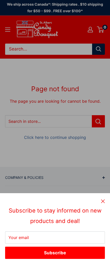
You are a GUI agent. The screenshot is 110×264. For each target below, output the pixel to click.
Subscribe (55, 252)
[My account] (90, 29)
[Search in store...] (98, 121)
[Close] (103, 201)
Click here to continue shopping (55, 137)
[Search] (98, 49)
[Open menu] (7, 30)
